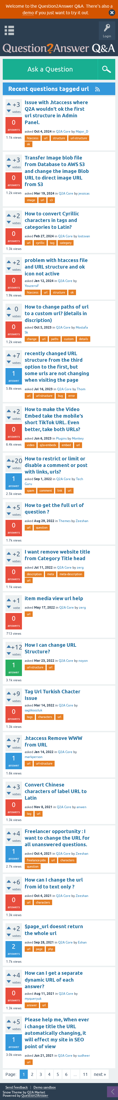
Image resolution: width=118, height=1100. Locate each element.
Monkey (78, 438)
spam (30, 490)
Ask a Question (50, 69)
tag (52, 242)
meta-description (71, 574)
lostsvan (84, 236)
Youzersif (32, 286)
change (31, 339)
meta (50, 574)
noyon (83, 661)
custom (69, 339)
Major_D (82, 131)
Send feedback (16, 1087)
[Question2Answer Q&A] (59, 46)
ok (28, 144)
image (31, 200)
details (83, 339)
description (34, 574)
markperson (34, 757)
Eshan (82, 942)
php (50, 949)
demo (28, 12)
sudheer (84, 1056)
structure (59, 138)
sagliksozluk (33, 710)
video (30, 445)
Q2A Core (63, 131)
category (65, 242)
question (41, 527)
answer (32, 1005)
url (45, 138)
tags (30, 717)
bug (60, 395)
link (59, 490)
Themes (65, 521)
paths (54, 339)
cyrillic (40, 242)
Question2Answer (34, 1096)
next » (100, 1074)
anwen (81, 807)
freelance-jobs (36, 860)
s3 (51, 200)
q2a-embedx (48, 445)
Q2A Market (36, 1092)
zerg (80, 567)
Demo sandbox (44, 1087)
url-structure (79, 138)
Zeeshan (82, 521)
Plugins (61, 438)
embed (66, 445)
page (39, 949)
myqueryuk (33, 999)
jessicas (83, 193)
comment (46, 490)
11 (85, 1074)
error (71, 395)
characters (45, 717)
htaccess (32, 138)
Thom (81, 389)
